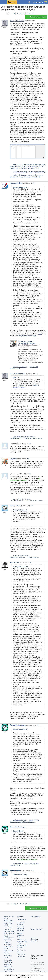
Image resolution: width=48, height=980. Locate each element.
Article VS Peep (34, 820)
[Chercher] (29, 2)
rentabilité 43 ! (34, 367)
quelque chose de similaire (26, 336)
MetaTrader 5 (35, 917)
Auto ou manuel (18, 864)
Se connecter (38, 2)
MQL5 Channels (36, 929)
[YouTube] (43, 948)
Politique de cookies (21, 951)
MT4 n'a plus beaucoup (32, 864)
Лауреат (13, 459)
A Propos (20, 917)
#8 (37, 725)
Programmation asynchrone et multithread (22, 822)
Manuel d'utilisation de (9, 938)
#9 (37, 827)
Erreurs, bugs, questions (17, 557)
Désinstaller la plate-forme (9, 970)
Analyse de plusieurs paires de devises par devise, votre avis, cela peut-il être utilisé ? (26, 176)
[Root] (1, 13)
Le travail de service (33, 557)
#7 (31, 562)
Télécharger (8, 961)
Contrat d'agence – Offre (21, 935)
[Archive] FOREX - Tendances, (22, 499)
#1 (33, 183)
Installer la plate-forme (8, 965)
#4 (28, 459)
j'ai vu (40, 334)
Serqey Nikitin (15, 506)
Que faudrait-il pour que (20, 820)
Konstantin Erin (16, 183)
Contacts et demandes (21, 955)
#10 (32, 870)
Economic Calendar (34, 940)
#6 (32, 506)
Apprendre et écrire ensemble (34, 438)
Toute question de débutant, (21, 555)
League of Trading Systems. (34, 501)
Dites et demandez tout (17, 501)
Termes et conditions (20, 923)
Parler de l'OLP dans (16, 438)
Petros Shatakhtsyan (18, 725)
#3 (30, 443)
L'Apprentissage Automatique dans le (24, 437)
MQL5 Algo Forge (7, 956)
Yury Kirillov (14, 562)
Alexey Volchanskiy (17, 21)
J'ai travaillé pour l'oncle (20, 367)
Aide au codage (15, 368)
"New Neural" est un (16, 865)
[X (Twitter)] (39, 948)
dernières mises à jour (8, 925)
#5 (30, 474)
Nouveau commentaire (38, 17)
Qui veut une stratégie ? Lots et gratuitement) (29, 172)
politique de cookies (24, 977)
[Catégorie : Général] (4, 13)
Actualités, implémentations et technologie (9, 931)
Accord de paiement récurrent (20, 928)
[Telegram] (35, 948)
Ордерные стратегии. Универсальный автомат (27, 342)
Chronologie (21, 919)
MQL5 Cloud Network (8, 952)
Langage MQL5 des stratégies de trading (8, 945)
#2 (36, 373)
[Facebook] (32, 948)
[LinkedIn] (32, 952)
